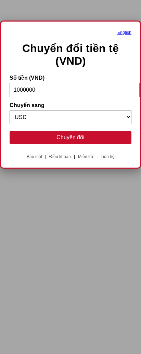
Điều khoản (60, 156)
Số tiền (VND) (27, 78)
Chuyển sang (27, 105)
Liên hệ (108, 156)
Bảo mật (34, 156)
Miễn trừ (85, 156)
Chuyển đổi (70, 137)
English (124, 32)
